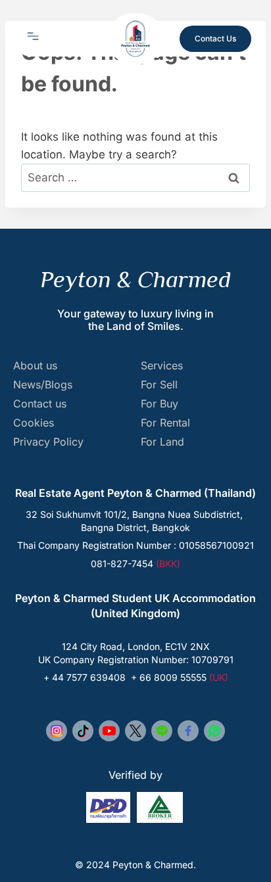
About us (35, 366)
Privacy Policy (48, 442)
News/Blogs (42, 385)
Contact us (39, 404)
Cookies (33, 423)
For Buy (159, 404)
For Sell (159, 385)
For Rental (165, 423)
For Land (162, 442)
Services (162, 366)
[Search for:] (135, 177)
